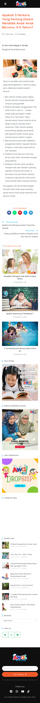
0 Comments (23, 546)
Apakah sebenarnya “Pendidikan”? (20, 314)
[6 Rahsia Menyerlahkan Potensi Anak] (5, 545)
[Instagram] (11, 635)
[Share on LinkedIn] (31, 213)
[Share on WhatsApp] (15, 213)
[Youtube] (18, 635)
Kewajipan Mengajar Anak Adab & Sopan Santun (20, 277)
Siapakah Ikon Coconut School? (21, 585)
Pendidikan (22, 34)
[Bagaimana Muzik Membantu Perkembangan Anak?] (5, 576)
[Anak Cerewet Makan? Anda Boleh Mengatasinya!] (5, 606)
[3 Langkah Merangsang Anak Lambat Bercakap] (5, 596)
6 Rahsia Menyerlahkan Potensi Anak (23, 544)
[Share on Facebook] (9, 213)
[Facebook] (5, 635)
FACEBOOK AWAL (10, 498)
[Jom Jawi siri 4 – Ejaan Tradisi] (5, 555)
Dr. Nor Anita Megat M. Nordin (15, 45)
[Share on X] (25, 213)
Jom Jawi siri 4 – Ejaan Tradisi (21, 554)
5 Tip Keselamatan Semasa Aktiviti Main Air (20, 349)
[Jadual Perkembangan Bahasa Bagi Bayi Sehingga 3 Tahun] (5, 565)
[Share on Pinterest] (20, 213)
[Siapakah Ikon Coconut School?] (5, 586)
